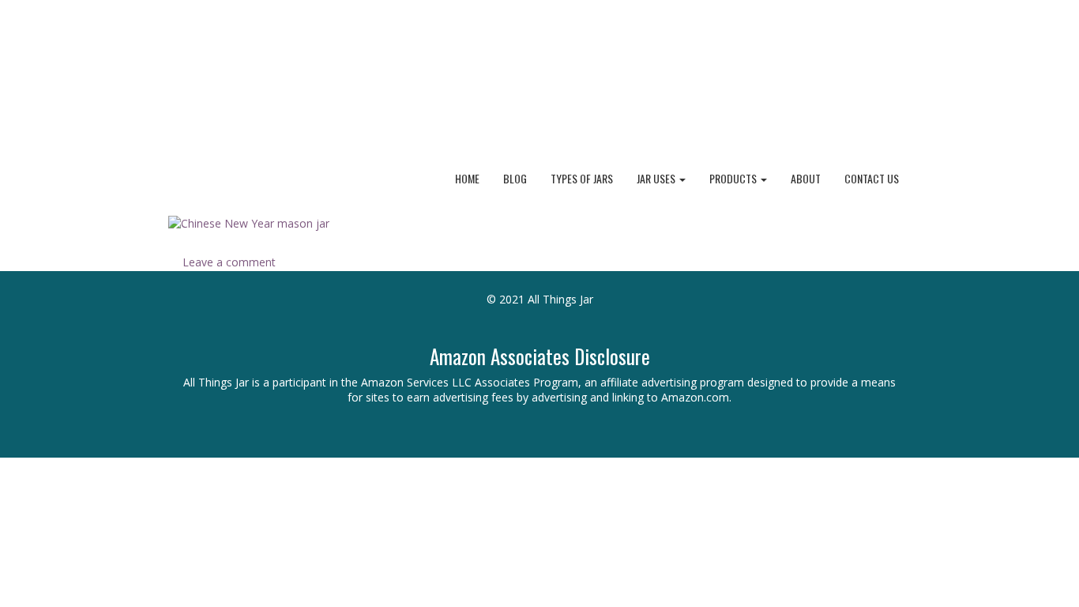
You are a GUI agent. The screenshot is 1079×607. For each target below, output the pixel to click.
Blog (515, 178)
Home (467, 178)
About (806, 178)
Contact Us (871, 178)
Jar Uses (657, 178)
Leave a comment (229, 262)
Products (734, 178)
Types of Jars (582, 178)
